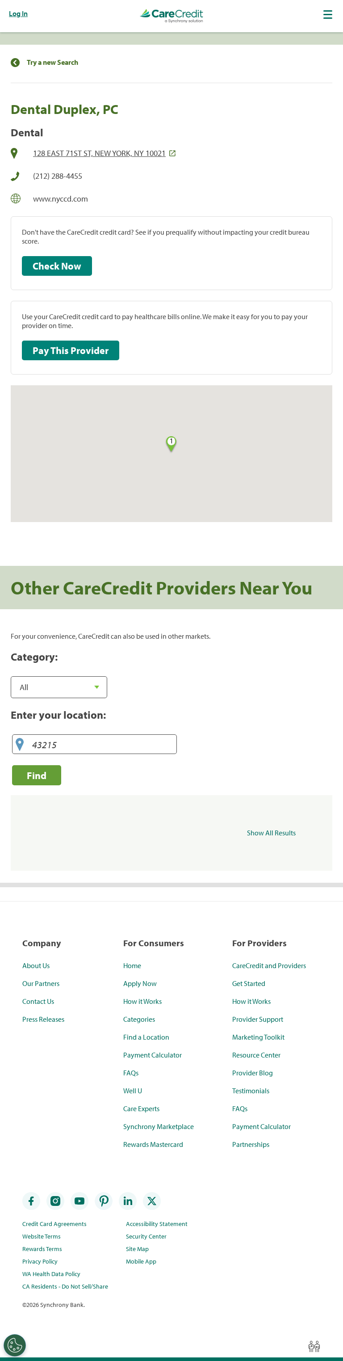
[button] (328, 14)
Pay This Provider (71, 350)
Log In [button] (18, 13)
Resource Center (256, 1054)
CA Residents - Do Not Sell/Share (65, 1286)
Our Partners (40, 983)
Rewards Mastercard (153, 1144)
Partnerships (250, 1144)
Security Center (146, 1236)
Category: (34, 656)
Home (132, 965)
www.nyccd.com (60, 199)
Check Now (57, 266)
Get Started (248, 983)
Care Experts (141, 1108)
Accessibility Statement (157, 1224)
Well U (132, 1090)
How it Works (142, 1001)
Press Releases (43, 1019)
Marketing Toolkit (258, 1036)
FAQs (130, 1072)
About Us (36, 965)
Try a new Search (52, 62)
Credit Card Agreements (54, 1224)
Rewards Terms (42, 1249)
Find (36, 775)
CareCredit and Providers (269, 965)
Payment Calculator (152, 1054)
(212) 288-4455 (57, 176)
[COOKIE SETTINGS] (15, 1345)
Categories (139, 1019)
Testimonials (250, 1090)
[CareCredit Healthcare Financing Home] (171, 16)
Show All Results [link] (271, 832)
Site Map (137, 1249)
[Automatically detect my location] (20, 744)
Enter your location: (58, 714)
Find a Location (146, 1036)
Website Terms (41, 1236)
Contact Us (38, 1001)
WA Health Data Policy (51, 1274)
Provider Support (257, 1019)
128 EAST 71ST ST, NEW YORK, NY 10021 (99, 153)
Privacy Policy (40, 1261)
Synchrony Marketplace (158, 1126)
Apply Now (140, 983)
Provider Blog (252, 1072)
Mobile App (141, 1261)
